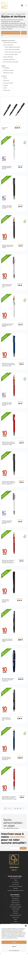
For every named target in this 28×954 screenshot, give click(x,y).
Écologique (6, 68)
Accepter (14, 942)
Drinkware (15, 913)
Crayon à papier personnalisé (12, 47)
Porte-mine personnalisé (11, 54)
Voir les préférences (14, 950)
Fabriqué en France (8, 72)
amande (5, 85)
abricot (5, 78)
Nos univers (14, 894)
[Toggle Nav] (16, 5)
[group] (10, 32)
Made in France (15, 900)
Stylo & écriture (15, 902)
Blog (15, 880)
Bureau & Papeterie (15, 904)
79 (15, 808)
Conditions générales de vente (15, 890)
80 (18, 808)
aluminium (6, 80)
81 (20, 808)
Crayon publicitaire (8, 45)
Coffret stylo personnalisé (10, 42)
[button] (26, 926)
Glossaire (15, 888)
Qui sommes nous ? (15, 878)
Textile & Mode (15, 909)
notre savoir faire (15, 876)
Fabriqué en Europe (8, 70)
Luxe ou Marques (15, 896)
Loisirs (15, 921)
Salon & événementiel (15, 915)
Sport (15, 919)
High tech (15, 911)
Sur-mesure (15, 882)
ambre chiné (6, 90)
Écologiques (15, 898)
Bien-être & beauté (15, 923)
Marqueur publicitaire (9, 59)
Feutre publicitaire (8, 57)
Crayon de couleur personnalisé (13, 52)
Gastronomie (15, 917)
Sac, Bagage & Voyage (15, 907)
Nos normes (15, 884)
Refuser (14, 946)
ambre (5, 88)
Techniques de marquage (15, 886)
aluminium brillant (8, 83)
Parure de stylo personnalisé (10, 61)
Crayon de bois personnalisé (12, 49)
